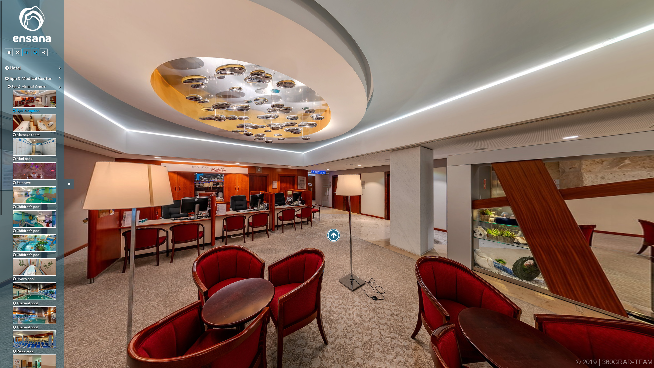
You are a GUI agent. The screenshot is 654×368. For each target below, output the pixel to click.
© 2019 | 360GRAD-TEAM (614, 361)
